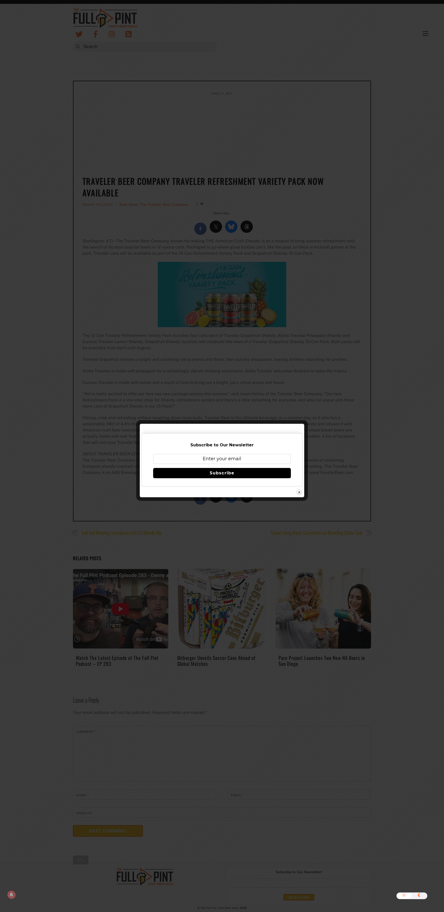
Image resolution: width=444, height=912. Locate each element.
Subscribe (222, 473)
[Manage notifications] (11, 895)
